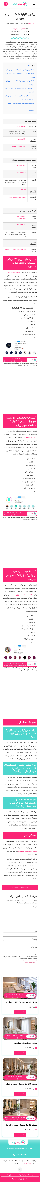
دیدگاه (34, 907)
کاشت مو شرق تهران (13, 272)
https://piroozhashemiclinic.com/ (15, 249)
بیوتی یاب (31, 23)
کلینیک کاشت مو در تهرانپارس (22, 595)
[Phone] (6, 4)
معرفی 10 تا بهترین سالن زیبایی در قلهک (21, 1084)
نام (35, 931)
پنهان (28, 66)
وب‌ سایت (33, 947)
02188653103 (21, 216)
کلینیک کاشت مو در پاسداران (27, 851)
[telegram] (20, 1169)
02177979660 (21, 165)
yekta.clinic (21, 139)
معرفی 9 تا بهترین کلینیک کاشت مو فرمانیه (20, 1002)
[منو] (34, 4)
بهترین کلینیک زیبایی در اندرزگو (25, 1043)
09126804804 (21, 225)
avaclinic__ (22, 190)
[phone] (14, 1155)
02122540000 (20, 126)
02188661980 (21, 218)
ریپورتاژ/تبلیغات (26, 1163)
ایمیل (34, 939)
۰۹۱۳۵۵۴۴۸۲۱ (22, 1154)
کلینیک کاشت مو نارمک (29, 437)
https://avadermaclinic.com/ (16, 197)
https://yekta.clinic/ (18, 146)
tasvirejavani (22, 242)
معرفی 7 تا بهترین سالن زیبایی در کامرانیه (21, 1125)
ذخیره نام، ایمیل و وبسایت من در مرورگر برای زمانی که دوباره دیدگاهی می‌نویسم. (20, 957)
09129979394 (21, 173)
